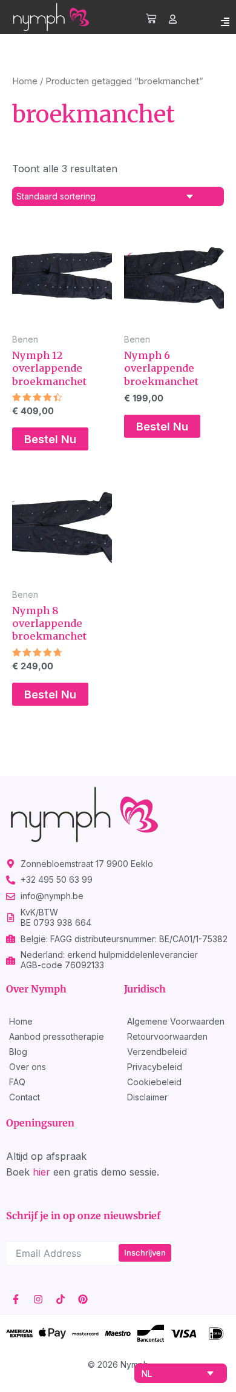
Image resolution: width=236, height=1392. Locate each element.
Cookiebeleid (154, 1082)
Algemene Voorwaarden (176, 1021)
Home (25, 81)
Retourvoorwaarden (167, 1036)
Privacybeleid (154, 1067)
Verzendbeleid (157, 1051)
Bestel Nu (50, 439)
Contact (24, 1097)
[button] (225, 22)
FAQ (17, 1082)
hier (41, 1172)
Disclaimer (147, 1097)
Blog (18, 1051)
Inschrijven (145, 1252)
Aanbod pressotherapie (56, 1036)
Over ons (27, 1067)
